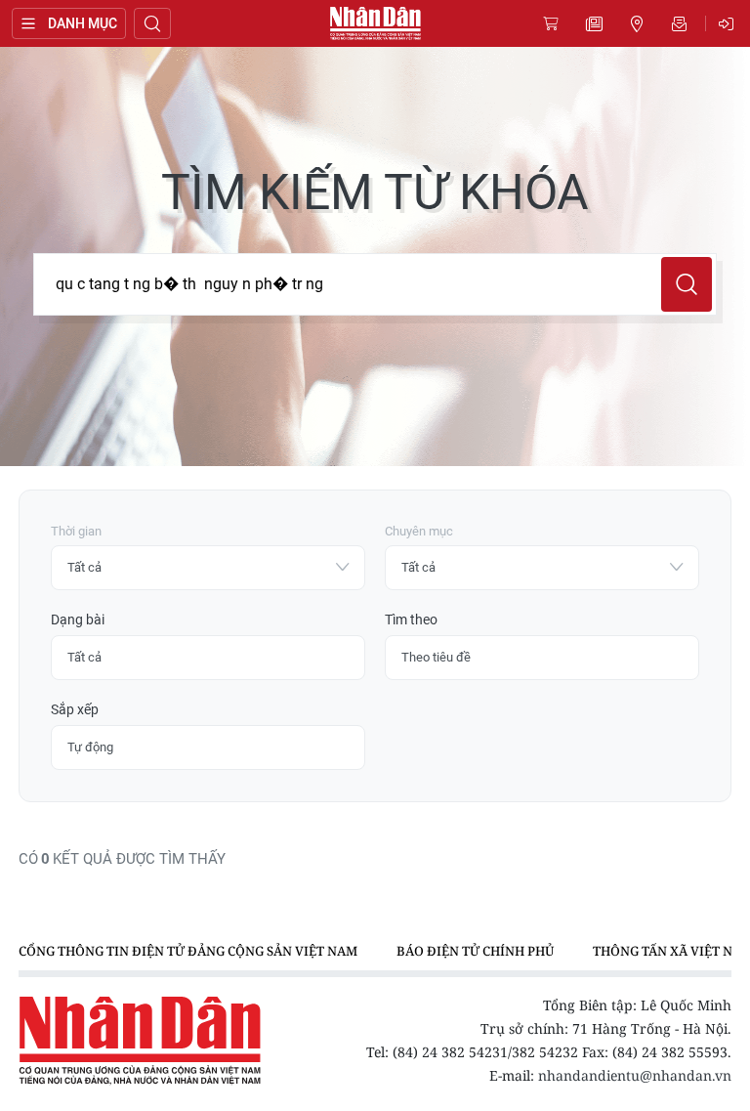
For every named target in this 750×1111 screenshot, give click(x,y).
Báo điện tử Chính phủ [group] (475, 951)
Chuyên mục (419, 531)
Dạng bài (77, 619)
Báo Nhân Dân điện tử (375, 23)
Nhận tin (679, 23)
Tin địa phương (636, 23)
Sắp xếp (75, 709)
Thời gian (76, 531)
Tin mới (593, 23)
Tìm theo (411, 619)
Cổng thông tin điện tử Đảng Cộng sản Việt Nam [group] (188, 951)
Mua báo (550, 23)
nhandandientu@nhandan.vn (634, 1075)
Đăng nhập (729, 23)
